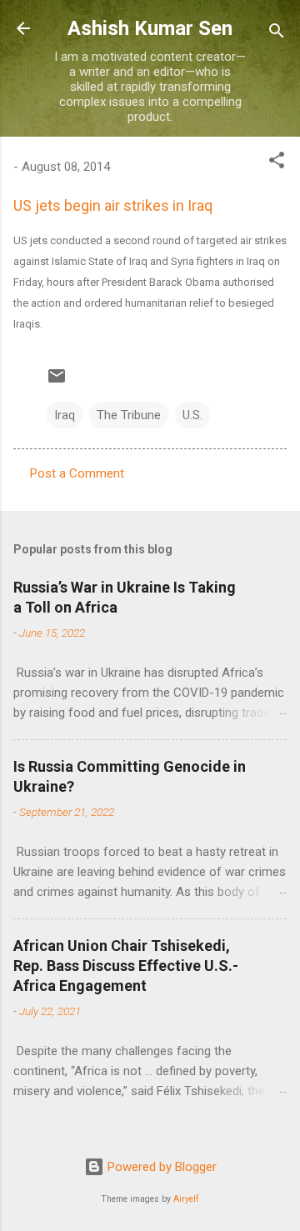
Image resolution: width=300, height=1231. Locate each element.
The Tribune (129, 415)
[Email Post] (57, 381)
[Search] (277, 33)
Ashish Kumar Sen (150, 28)
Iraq (64, 415)
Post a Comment (77, 473)
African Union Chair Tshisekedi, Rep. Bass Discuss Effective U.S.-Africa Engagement (125, 965)
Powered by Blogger (160, 1166)
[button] (277, 163)
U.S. (192, 415)
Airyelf (186, 1198)
